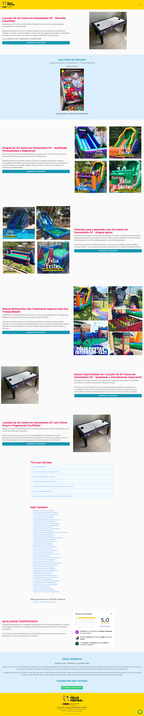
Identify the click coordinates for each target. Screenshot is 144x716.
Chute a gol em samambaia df (42, 588)
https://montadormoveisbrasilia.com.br (44, 602)
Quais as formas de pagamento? (42, 491)
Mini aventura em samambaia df (42, 552)
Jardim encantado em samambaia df (44, 568)
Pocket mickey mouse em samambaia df (45, 570)
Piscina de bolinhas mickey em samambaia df (46, 557)
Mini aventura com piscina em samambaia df (46, 591)
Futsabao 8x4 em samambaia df (42, 527)
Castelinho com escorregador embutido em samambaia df (50, 532)
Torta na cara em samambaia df (42, 548)
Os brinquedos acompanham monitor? (44, 481)
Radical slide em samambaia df (42, 573)
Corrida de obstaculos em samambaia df (45, 577)
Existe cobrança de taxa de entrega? (44, 476)
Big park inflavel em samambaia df (43, 590)
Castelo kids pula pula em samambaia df (45, 584)
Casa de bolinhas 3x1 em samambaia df (44, 575)
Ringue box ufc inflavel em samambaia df (45, 514)
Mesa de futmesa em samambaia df (43, 511)
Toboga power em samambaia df (43, 534)
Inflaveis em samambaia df (41, 586)
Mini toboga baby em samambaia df (44, 561)
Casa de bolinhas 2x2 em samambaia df (45, 541)
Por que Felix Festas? (39, 467)
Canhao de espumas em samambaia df (44, 582)
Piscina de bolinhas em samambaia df (44, 539)
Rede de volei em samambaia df (42, 530)
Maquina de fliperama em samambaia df (45, 564)
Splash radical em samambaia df (42, 572)
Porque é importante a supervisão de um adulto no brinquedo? (52, 496)
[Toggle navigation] (141, 4)
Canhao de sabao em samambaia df (43, 536)
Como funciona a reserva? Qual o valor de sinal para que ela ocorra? (53, 486)
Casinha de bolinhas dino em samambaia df (46, 525)
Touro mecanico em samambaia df (43, 516)
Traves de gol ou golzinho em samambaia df (46, 581)
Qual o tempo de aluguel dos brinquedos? (46, 472)
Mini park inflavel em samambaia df (43, 566)
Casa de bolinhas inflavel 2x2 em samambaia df (47, 563)
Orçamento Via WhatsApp (36, 42)
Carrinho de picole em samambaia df (44, 559)
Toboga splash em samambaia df (43, 545)
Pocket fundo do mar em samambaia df (45, 550)
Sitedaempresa (76, 713)
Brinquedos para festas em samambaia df (45, 512)
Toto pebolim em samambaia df (42, 579)
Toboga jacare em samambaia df (43, 543)
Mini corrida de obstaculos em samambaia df (46, 519)
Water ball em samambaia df (41, 555)
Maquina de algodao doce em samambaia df (46, 528)
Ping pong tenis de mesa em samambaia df (46, 554)
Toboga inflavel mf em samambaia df (44, 521)
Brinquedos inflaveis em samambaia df (44, 546)
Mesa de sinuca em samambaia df (43, 518)
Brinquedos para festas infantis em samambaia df (47, 537)
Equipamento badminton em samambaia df (46, 523)
